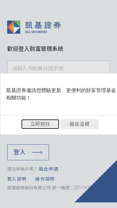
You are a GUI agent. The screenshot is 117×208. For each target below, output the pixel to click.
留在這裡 (80, 124)
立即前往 (40, 124)
